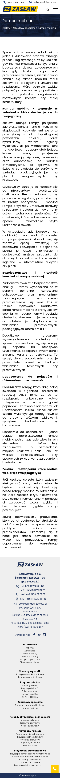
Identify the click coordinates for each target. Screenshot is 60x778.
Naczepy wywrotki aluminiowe (30, 674)
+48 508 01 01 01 (16, 2)
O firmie (30, 648)
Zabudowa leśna (30, 691)
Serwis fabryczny (30, 656)
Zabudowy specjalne (24, 28)
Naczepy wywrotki (30, 671)
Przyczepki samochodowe (30, 750)
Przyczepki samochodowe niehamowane (30, 753)
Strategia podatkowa (30, 662)
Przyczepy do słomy (30, 742)
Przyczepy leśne (30, 682)
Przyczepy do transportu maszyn (30, 765)
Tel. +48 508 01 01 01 (33, 594)
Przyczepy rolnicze (30, 731)
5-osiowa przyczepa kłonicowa (30, 705)
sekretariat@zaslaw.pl (45, 1)
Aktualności (30, 650)
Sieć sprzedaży (30, 653)
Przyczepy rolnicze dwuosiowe (30, 734)
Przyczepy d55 (30, 745)
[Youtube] (39, 635)
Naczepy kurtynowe (30, 720)
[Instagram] (44, 635)
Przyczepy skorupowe (30, 739)
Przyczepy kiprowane (30, 762)
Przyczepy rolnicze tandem (30, 737)
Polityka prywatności (30, 659)
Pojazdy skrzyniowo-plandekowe (30, 717)
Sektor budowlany (30, 725)
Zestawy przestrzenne (30, 723)
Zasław (6, 28)
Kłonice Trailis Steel (30, 694)
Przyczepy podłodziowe (30, 759)
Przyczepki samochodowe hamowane (30, 756)
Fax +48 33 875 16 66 (33, 599)
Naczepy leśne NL (30, 685)
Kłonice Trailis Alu (30, 696)
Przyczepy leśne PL (30, 688)
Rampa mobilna (30, 708)
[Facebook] (34, 635)
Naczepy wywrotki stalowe (30, 677)
